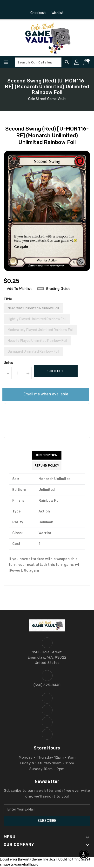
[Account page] (77, 62)
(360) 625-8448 (47, 685)
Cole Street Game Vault (47, 99)
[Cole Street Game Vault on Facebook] (33, 5)
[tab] (46, 455)
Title (8, 299)
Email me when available (45, 394)
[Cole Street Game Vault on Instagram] (42, 5)
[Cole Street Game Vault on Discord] (51, 5)
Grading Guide (58, 289)
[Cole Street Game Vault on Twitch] (60, 5)
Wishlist (58, 13)
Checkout (38, 13)
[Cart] (87, 62)
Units (8, 363)
